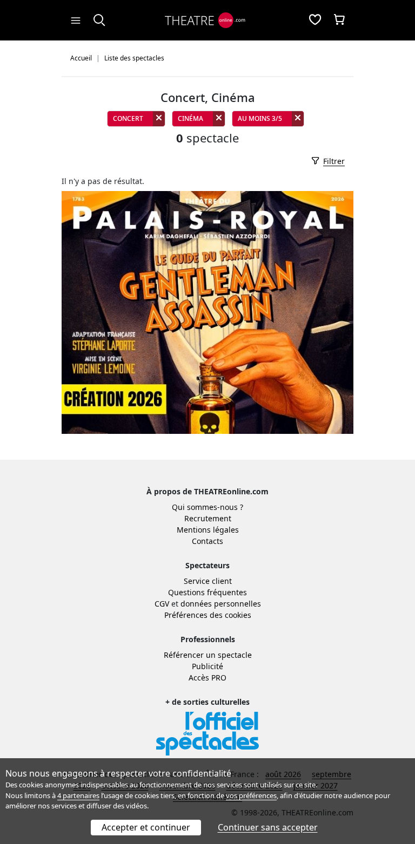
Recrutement (207, 518)
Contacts (207, 541)
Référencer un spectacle (208, 655)
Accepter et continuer (146, 827)
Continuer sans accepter (268, 827)
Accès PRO (207, 677)
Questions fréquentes (207, 592)
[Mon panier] (339, 20)
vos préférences (251, 795)
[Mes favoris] (315, 20)
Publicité (207, 666)
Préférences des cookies (207, 615)
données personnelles (220, 603)
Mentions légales (208, 530)
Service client (208, 581)
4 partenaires (78, 795)
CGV (162, 603)
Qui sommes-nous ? (207, 507)
